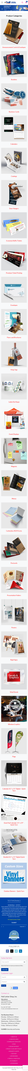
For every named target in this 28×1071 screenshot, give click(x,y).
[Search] (22, 2)
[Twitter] (16, 951)
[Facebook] (7, 951)
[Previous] (2, 9)
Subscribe (4, 969)
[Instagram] (11, 951)
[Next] (26, 9)
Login (4, 985)
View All (22, 926)
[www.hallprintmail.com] (10, 2)
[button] (24, 981)
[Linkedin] (20, 951)
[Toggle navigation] (2, 2)
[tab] (5, 11)
